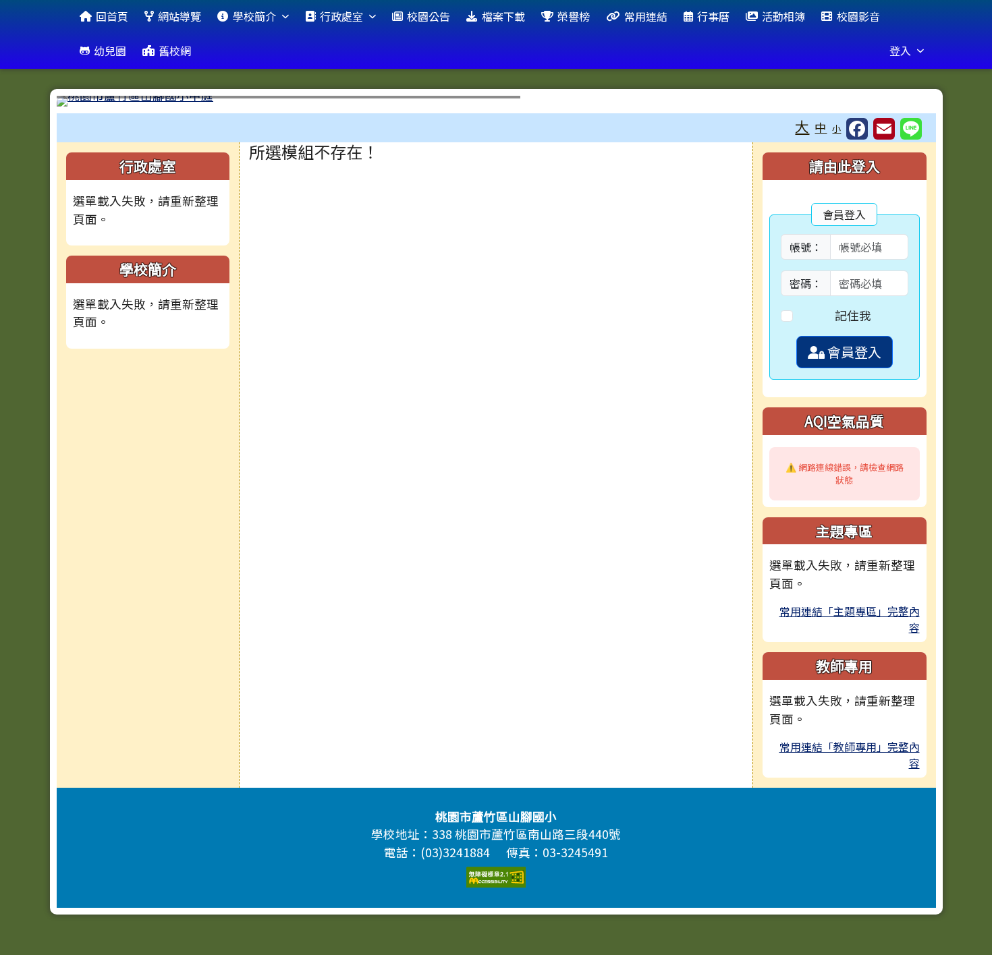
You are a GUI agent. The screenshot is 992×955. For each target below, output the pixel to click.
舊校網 (175, 50)
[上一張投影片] (89, 104)
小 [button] (836, 128)
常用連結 (645, 16)
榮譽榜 (573, 16)
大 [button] (802, 126)
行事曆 (713, 16)
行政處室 (341, 16)
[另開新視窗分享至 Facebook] (857, 129)
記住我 (853, 315)
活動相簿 (783, 16)
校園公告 (428, 16)
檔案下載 (503, 16)
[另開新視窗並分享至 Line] (911, 129)
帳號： (806, 247)
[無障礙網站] (496, 875)
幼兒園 (110, 50)
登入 (900, 50)
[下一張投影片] (903, 104)
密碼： (806, 283)
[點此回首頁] (496, 101)
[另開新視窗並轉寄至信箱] (884, 129)
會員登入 (853, 351)
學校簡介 (254, 16)
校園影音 (858, 16)
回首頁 (112, 16)
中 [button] (821, 127)
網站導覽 (179, 16)
